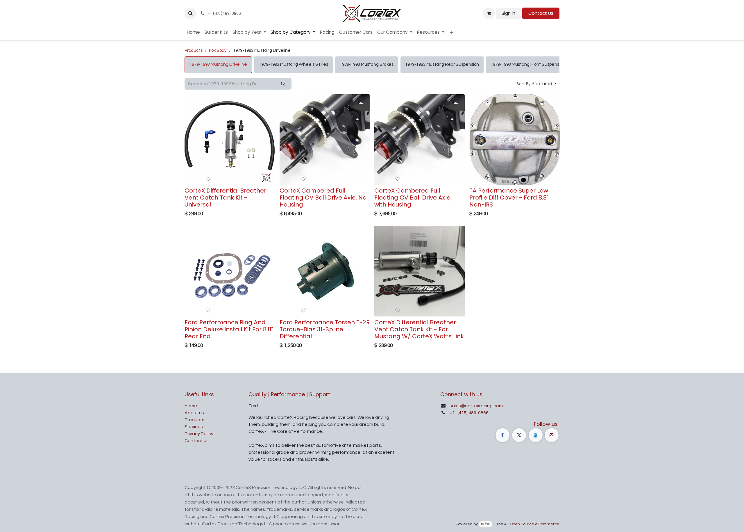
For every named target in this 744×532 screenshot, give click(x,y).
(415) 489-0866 (473, 412)
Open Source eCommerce (534, 524)
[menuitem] (193, 32)
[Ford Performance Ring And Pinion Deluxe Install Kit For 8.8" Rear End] (230, 271)
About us (194, 412)
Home (191, 405)
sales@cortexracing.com (476, 405)
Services (194, 426)
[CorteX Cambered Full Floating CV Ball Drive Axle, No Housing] (325, 139)
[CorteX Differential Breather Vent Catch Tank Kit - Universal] (230, 139)
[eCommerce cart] (489, 13)
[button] (190, 13)
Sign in (508, 13)
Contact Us (540, 13)
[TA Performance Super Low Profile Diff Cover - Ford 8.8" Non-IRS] (514, 139)
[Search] (283, 84)
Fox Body (218, 50)
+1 (453, 412)
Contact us (197, 440)
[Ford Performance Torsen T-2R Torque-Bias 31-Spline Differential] (325, 271)
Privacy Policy (199, 433)
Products (194, 50)
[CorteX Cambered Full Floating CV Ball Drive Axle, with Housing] (419, 139)
